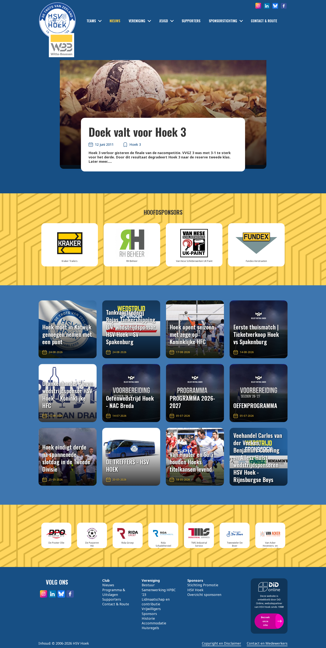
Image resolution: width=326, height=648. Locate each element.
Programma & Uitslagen (113, 592)
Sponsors (149, 613)
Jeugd (163, 21)
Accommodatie (154, 623)
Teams (91, 21)
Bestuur (148, 585)
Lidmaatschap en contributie (156, 601)
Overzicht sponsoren (204, 594)
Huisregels (150, 628)
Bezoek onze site (265, 621)
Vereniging (137, 21)
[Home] (57, 15)
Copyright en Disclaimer (221, 643)
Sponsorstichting (223, 21)
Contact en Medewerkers (267, 643)
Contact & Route (264, 21)
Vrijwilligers (151, 608)
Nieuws (115, 21)
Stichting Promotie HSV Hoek (202, 587)
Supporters (191, 21)
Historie (148, 618)
